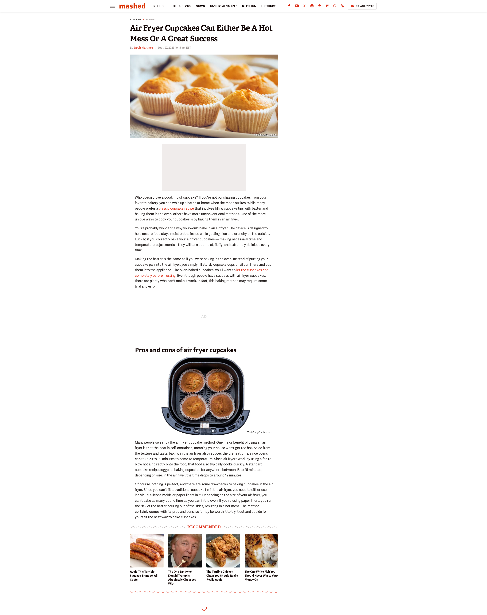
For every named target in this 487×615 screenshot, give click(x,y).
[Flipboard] (327, 7)
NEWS (200, 6)
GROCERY (268, 6)
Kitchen (135, 20)
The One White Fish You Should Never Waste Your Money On (261, 576)
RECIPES (159, 6)
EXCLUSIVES (181, 6)
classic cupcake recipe (176, 208)
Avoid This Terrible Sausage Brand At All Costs (144, 576)
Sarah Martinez (143, 48)
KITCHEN (249, 6)
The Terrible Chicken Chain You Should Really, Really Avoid (222, 576)
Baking (150, 20)
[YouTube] (296, 7)
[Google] (335, 7)
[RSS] (342, 7)
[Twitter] (304, 7)
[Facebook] (289, 7)
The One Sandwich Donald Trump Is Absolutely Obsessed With (182, 578)
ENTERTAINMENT (223, 6)
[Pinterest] (319, 7)
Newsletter (365, 6)
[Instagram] (312, 7)
